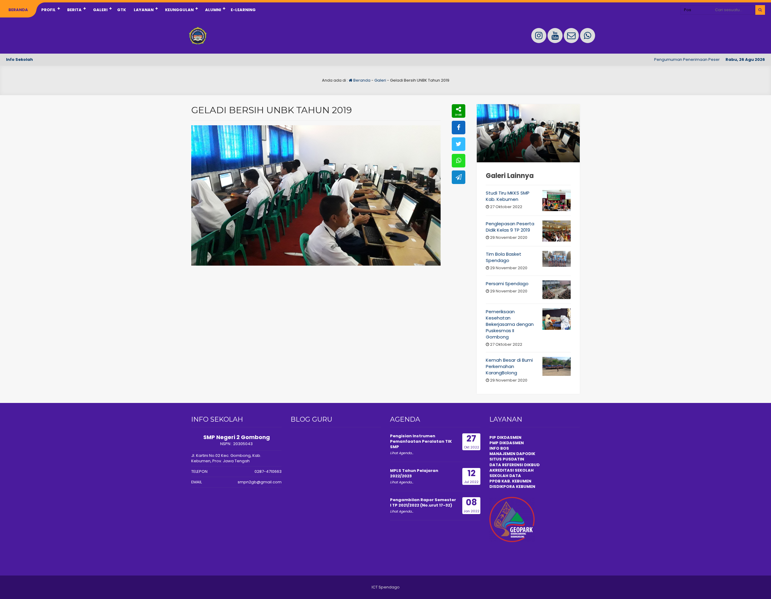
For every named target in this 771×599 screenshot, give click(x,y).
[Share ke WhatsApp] (458, 160)
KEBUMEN (525, 486)
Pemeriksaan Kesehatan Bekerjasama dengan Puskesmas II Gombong (510, 324)
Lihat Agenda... (401, 453)
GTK (121, 10)
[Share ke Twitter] (458, 144)
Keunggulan (179, 10)
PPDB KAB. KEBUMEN (510, 481)
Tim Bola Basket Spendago (503, 257)
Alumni (213, 10)
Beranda (18, 10)
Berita (74, 10)
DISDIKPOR (500, 486)
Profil (48, 10)
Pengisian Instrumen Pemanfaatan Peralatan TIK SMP (421, 441)
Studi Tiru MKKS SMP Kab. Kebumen (507, 196)
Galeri (100, 10)
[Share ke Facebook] (458, 127)
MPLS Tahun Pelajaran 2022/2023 (414, 473)
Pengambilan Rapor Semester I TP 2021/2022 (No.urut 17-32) (423, 502)
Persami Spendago (507, 283)
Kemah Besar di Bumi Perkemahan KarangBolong (509, 366)
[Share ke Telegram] (458, 177)
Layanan (144, 10)
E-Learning (243, 10)
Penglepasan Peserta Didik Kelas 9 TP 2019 (510, 226)
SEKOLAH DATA (505, 476)
